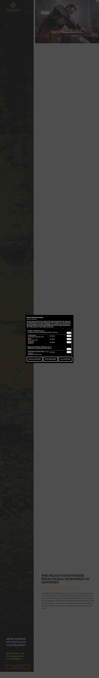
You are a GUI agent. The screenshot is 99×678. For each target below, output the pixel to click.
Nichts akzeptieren (50, 359)
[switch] (68, 333)
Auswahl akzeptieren (34, 359)
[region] (49, 342)
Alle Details (52, 336)
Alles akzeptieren (65, 359)
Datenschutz (34, 319)
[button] (68, 333)
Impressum (29, 319)
